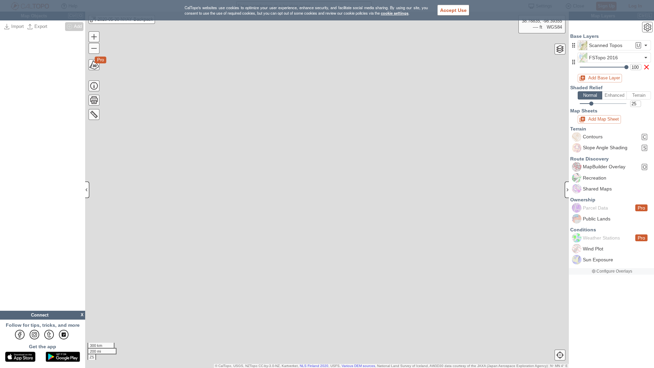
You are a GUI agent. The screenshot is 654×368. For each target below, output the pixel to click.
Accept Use (453, 10)
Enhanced (614, 95)
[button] (573, 45)
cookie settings (394, 13)
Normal (590, 95)
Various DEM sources (358, 366)
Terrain (638, 95)
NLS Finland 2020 (314, 366)
